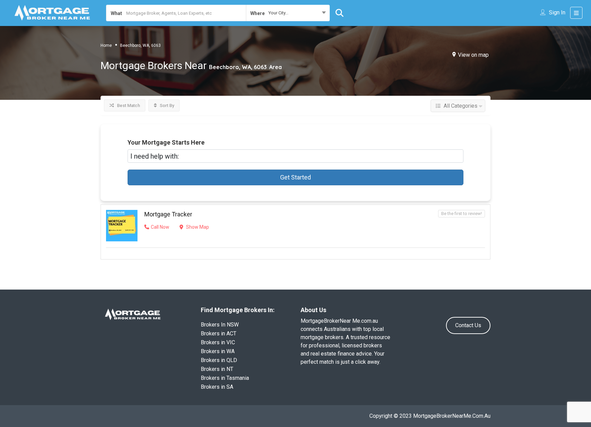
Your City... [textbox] (278, 12)
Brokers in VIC (218, 342)
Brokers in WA (218, 351)
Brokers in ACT (218, 333)
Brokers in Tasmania (225, 378)
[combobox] (287, 13)
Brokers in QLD (219, 360)
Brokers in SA (217, 387)
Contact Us (468, 325)
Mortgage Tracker (168, 214)
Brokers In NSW (220, 324)
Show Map (197, 227)
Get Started (295, 177)
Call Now (160, 227)
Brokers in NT (217, 369)
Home (106, 45)
